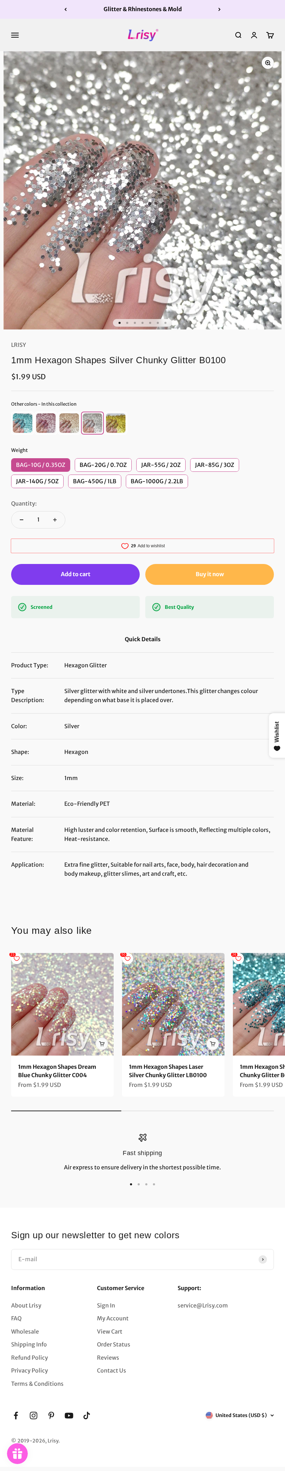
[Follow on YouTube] (69, 1415)
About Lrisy (26, 1305)
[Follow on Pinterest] (51, 1415)
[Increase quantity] (55, 519)
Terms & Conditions (37, 1383)
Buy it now (210, 574)
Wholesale (25, 1331)
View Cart (109, 1331)
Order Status (113, 1344)
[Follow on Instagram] (33, 1415)
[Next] (219, 9)
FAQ (16, 1318)
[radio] (22, 423)
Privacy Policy (29, 1370)
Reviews (108, 1357)
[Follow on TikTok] (86, 1415)
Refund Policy (29, 1357)
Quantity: (24, 503)
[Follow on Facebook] (16, 1415)
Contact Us (111, 1370)
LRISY (18, 344)
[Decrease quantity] (21, 519)
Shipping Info (29, 1344)
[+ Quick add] (102, 1043)
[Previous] (65, 9)
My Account (113, 1318)
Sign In (106, 1305)
